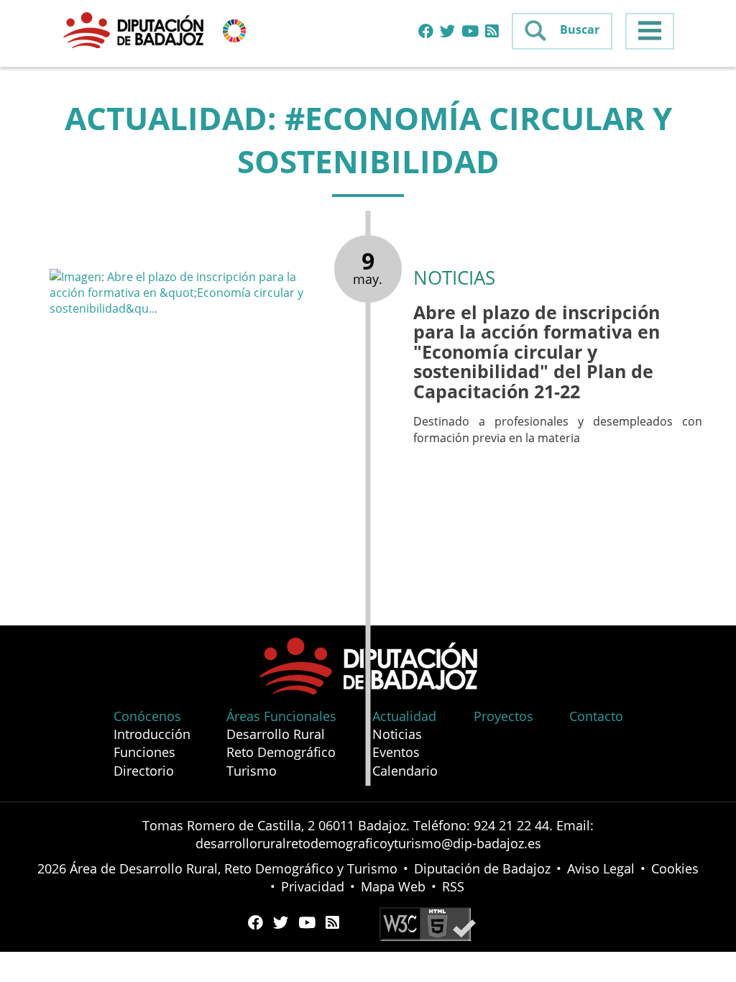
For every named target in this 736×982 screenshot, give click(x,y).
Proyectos (503, 716)
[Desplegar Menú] (649, 31)
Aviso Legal (601, 868)
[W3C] (427, 922)
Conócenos (147, 716)
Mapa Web (393, 886)
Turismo (251, 770)
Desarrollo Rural (275, 734)
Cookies (675, 868)
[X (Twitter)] (447, 32)
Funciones (144, 752)
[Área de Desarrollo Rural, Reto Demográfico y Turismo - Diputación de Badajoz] (135, 29)
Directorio (144, 770)
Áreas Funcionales (281, 716)
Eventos (396, 752)
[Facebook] (425, 32)
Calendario (405, 770)
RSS (453, 886)
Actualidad (404, 716)
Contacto (596, 716)
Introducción (152, 734)
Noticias (397, 734)
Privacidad (312, 886)
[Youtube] (470, 32)
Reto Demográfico (281, 752)
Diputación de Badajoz (482, 868)
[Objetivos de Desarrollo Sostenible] (234, 29)
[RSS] (492, 32)
